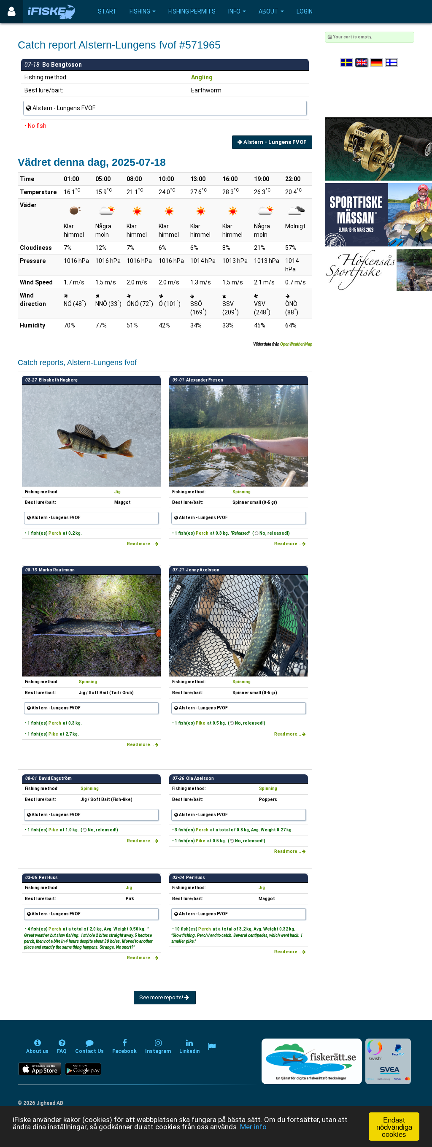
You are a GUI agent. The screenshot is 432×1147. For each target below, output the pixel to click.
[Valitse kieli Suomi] (392, 62)
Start (107, 11)
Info (234, 11)
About (268, 11)
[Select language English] (362, 62)
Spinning (241, 492)
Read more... (141, 543)
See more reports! (161, 997)
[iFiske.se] (51, 11)
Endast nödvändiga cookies (394, 1126)
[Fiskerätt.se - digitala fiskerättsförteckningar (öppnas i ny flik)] (312, 1061)
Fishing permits (192, 11)
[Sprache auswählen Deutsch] (377, 62)
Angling (202, 77)
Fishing (140, 11)
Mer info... (256, 1127)
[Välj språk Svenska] (347, 62)
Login (305, 11)
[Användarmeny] (11, 11)
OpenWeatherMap (296, 344)
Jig (117, 492)
